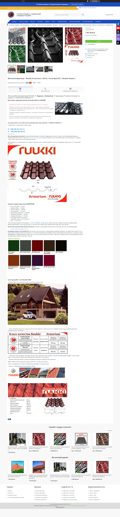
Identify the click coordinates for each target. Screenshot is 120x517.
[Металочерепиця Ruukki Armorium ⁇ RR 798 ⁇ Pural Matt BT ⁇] (39, 439)
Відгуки (10, 490)
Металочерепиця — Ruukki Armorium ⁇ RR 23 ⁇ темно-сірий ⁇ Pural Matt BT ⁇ (17, 448)
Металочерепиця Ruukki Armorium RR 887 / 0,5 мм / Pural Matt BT (102, 447)
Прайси (47, 21)
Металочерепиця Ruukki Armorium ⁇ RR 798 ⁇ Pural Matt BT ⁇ (38, 447)
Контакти (40, 21)
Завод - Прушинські (94, 490)
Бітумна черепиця (40, 493)
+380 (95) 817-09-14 (17, 129)
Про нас (33, 21)
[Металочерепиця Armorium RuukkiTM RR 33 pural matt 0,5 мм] (60, 439)
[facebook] (8, 419)
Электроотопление (74, 21)
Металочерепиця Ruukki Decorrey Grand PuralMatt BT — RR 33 (80, 447)
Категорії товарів (77, 4)
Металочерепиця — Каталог (28, 25)
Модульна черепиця (40, 499)
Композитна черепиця (41, 497)
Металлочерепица (88, 21)
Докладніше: (11, 134)
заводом (35, 223)
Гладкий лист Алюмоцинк (68, 497)
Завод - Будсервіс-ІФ (94, 499)
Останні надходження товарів (16, 497)
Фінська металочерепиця (34, 137)
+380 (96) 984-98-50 (17, 131)
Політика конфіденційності (79, 505)
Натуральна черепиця (41, 495)
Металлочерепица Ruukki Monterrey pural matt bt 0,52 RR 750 (17, 475)
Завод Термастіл (93, 497)
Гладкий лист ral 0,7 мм (68, 495)
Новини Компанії (62, 21)
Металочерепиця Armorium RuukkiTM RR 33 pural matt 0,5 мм (60, 447)
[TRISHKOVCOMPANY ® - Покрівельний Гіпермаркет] (11, 15)
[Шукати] (82, 14)
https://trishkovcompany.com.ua (19, 229)
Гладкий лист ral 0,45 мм (68, 490)
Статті (53, 21)
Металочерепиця (39, 490)
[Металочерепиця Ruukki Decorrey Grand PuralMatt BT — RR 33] (81, 439)
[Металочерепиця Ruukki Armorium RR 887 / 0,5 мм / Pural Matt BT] (102, 439)
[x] (10, 419)
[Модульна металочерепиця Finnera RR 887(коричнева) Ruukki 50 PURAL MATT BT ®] (39, 467)
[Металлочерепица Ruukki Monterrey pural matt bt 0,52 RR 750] (17, 467)
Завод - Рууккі (93, 493)
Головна (14, 21)
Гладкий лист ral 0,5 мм (68, 493)
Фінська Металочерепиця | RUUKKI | (47, 25)
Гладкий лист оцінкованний (69, 499)
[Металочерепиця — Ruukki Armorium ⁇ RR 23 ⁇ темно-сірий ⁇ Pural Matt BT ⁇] (17, 439)
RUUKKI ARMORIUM (64, 25)
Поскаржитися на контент (65, 505)
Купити (99, 41)
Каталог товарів (23, 21)
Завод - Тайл (92, 495)
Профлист (98, 21)
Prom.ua (68, 504)
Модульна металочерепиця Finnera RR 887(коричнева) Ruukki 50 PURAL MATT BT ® (38, 476)
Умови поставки (12, 495)
